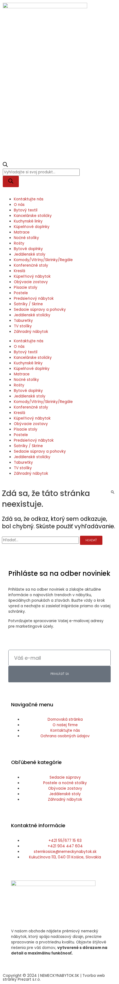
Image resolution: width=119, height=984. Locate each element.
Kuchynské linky (28, 221)
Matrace (22, 232)
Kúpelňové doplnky (32, 226)
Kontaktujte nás (28, 199)
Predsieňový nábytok (34, 298)
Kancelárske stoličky (33, 215)
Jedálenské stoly (29, 254)
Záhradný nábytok (31, 331)
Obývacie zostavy (31, 282)
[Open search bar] (5, 165)
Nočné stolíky (26, 237)
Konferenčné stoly (31, 265)
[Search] (11, 181)
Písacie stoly (25, 287)
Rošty (19, 243)
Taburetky (23, 320)
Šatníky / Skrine (28, 304)
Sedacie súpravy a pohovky (40, 309)
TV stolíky (23, 326)
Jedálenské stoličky (32, 315)
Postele (21, 293)
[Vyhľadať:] (41, 540)
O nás (19, 204)
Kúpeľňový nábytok (32, 276)
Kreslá (19, 271)
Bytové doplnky (28, 248)
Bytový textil (25, 210)
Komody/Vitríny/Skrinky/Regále (43, 259)
